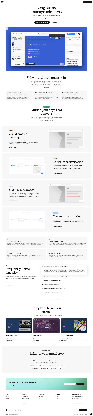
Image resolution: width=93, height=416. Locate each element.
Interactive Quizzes (25, 400)
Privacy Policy (76, 414)
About (57, 396)
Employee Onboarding (50, 365)
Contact (57, 398)
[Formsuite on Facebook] (20, 410)
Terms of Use (81, 414)
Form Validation (53, 368)
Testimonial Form (75, 400)
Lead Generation (25, 396)
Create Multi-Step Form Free (42, 22)
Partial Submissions (44, 368)
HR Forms (24, 403)
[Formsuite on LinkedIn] (15, 410)
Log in (81, 1)
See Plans (55, 22)
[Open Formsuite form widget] (91, 414)
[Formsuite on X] (18, 410)
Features (7, 396)
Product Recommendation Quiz (77, 396)
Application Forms (32, 365)
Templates (7, 398)
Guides (40, 398)
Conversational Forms (60, 365)
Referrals (40, 400)
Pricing (59, 368)
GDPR (57, 400)
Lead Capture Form (75, 398)
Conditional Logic (35, 368)
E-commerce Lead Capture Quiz (77, 403)
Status (86, 414)
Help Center (41, 396)
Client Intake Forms (41, 365)
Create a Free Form (87, 1)
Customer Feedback (25, 398)
